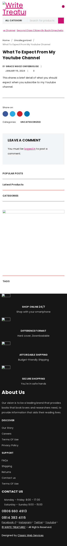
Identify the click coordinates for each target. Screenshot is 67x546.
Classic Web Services (30, 535)
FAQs (5, 460)
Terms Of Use (10, 439)
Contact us (9, 478)
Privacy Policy (10, 445)
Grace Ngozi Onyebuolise (22, 66)
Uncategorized (22, 40)
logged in (30, 148)
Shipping (7, 466)
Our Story (7, 428)
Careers (6, 433)
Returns (6, 472)
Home (6, 40)
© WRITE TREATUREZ (13, 527)
